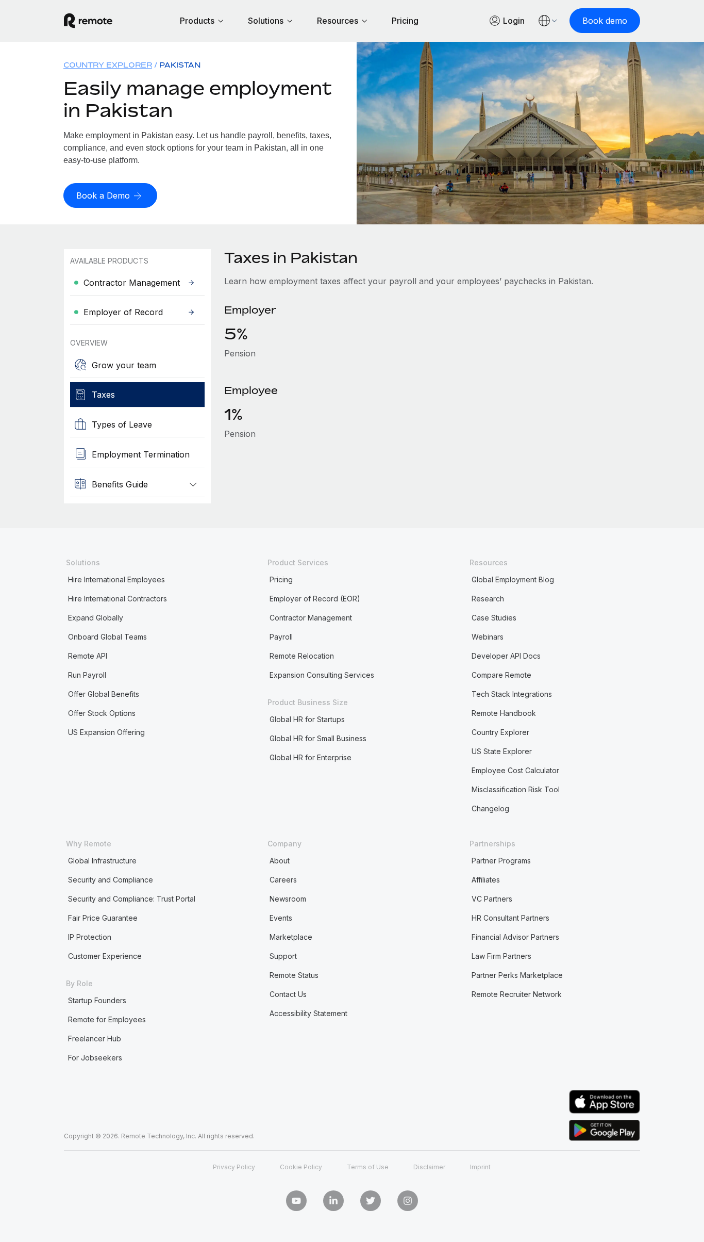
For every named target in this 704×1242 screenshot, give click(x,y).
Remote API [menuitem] (87, 655)
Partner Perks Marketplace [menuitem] (517, 975)
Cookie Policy (301, 1167)
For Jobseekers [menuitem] (95, 1057)
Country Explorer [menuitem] (107, 64)
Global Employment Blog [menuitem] (513, 579)
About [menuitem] (280, 860)
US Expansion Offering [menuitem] (106, 732)
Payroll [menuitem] (281, 636)
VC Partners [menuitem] (492, 898)
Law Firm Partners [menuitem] (501, 956)
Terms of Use (368, 1167)
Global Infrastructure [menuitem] (102, 860)
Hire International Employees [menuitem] (116, 579)
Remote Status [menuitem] (294, 975)
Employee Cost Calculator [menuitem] (515, 770)
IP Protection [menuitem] (89, 937)
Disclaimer (429, 1167)
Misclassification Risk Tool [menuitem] (516, 789)
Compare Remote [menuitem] (501, 675)
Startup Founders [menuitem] (97, 1000)
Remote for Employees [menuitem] (107, 1019)
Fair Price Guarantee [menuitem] (103, 917)
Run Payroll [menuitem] (87, 675)
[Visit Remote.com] (88, 20)
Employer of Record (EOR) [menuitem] (315, 598)
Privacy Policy (234, 1167)
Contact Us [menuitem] (288, 994)
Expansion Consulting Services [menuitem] (322, 675)
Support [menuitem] (283, 956)
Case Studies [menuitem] (494, 617)
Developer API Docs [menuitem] (506, 655)
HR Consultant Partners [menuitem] (510, 917)
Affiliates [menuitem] (486, 879)
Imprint (480, 1167)
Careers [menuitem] (283, 879)
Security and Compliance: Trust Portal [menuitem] (131, 898)
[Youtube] (296, 1200)
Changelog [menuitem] (490, 808)
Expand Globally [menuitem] (95, 617)
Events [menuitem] (281, 917)
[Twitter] (370, 1200)
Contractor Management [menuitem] (311, 617)
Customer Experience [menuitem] (105, 956)
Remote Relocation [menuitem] (302, 655)
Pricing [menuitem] (281, 579)
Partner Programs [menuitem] (501, 860)
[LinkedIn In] (333, 1200)
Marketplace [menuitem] (291, 937)
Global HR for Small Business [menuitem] (318, 738)
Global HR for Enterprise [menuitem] (310, 757)
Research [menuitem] (488, 598)
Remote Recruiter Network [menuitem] (517, 994)
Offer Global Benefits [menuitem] (103, 694)
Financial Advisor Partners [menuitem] (515, 937)
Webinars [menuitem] (488, 636)
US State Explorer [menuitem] (502, 751)
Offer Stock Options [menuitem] (102, 713)
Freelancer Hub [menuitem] (94, 1038)
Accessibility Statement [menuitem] (308, 1013)
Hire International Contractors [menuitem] (117, 598)
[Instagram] (407, 1200)
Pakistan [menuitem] (179, 64)
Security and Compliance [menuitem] (110, 879)
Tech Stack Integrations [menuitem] (512, 694)
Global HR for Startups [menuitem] (307, 719)
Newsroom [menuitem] (288, 898)
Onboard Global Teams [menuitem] (107, 636)
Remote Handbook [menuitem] (504, 713)
